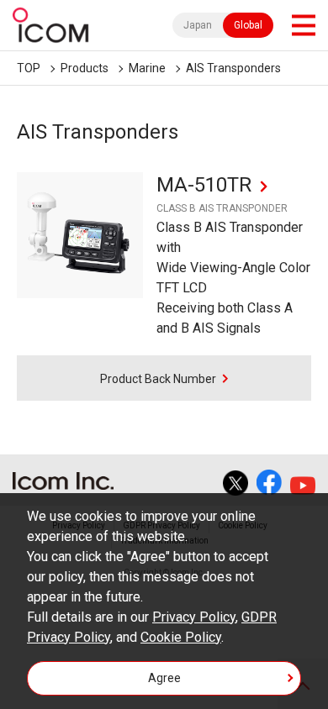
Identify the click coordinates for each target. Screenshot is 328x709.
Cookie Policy (180, 637)
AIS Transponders (233, 68)
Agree (164, 678)
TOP (28, 68)
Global (248, 25)
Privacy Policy (193, 617)
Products (84, 68)
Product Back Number (158, 379)
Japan (197, 25)
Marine (147, 68)
